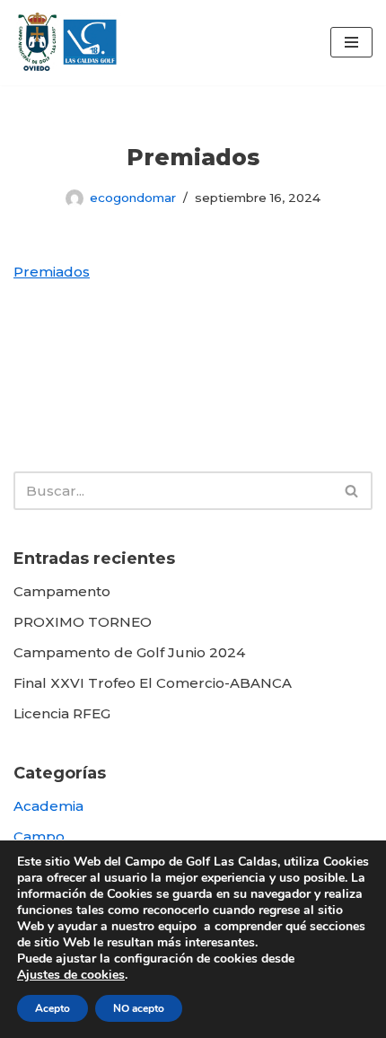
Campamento (61, 591)
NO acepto (138, 1008)
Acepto (52, 1008)
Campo (39, 836)
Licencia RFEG (61, 713)
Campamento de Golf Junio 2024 (129, 652)
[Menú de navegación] (351, 42)
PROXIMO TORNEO (82, 621)
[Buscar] (352, 490)
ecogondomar (133, 197)
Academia (48, 805)
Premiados (51, 271)
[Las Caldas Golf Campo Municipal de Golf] (67, 43)
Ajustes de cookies (71, 975)
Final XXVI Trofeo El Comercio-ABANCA (152, 682)
